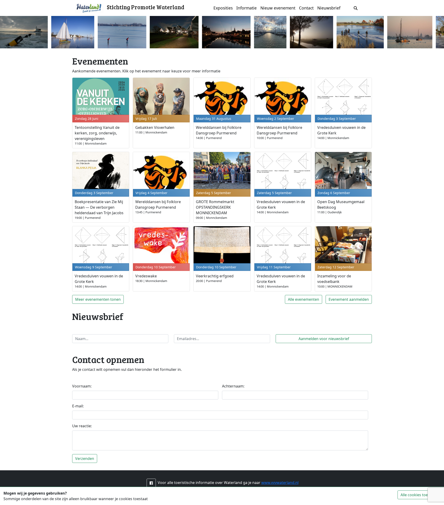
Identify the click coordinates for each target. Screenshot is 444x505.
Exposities (223, 8)
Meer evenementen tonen (98, 299)
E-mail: (78, 406)
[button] (151, 483)
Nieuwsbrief (328, 8)
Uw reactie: (82, 425)
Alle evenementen (303, 299)
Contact (306, 8)
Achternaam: (233, 386)
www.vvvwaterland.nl (280, 482)
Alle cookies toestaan (419, 494)
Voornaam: (82, 386)
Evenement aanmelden (349, 299)
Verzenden (84, 458)
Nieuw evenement (277, 8)
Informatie (246, 8)
